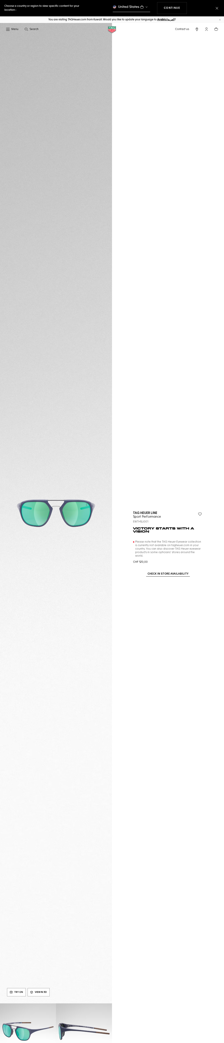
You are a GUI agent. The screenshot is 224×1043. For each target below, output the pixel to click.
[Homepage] (112, 29)
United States (128, 7)
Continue (175, 8)
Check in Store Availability (168, 574)
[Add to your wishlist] (200, 514)
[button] (206, 29)
